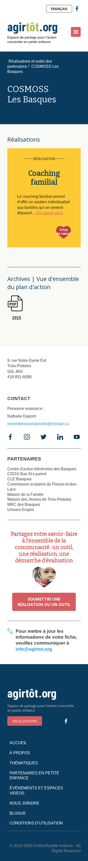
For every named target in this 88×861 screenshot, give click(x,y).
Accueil (18, 743)
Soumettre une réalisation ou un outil (44, 601)
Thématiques (24, 763)
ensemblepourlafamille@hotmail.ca (38, 424)
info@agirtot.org (34, 649)
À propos (20, 753)
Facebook (77, 8)
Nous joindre (24, 721)
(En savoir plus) (49, 213)
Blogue (18, 813)
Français (59, 8)
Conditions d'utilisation (36, 823)
